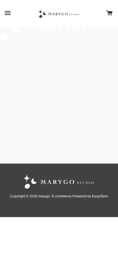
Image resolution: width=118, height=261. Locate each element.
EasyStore (100, 196)
